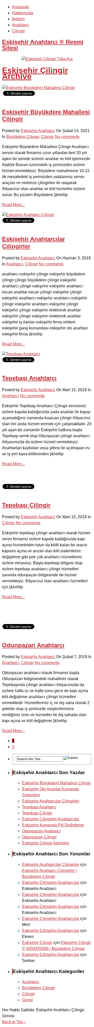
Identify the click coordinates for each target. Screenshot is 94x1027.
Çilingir (18, 31)
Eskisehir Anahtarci (38, 131)
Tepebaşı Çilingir (26, 505)
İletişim (18, 19)
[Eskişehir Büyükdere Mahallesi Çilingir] (38, 88)
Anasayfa (20, 7)
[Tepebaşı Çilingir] (17, 481)
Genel (27, 1000)
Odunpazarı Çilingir (39, 837)
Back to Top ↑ (14, 1022)
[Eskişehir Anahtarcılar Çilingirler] (28, 215)
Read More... (13, 205)
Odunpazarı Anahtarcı (33, 645)
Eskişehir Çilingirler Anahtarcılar (50, 819)
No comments (67, 137)
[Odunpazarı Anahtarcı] (17, 621)
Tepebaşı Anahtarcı (29, 378)
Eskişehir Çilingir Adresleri (45, 843)
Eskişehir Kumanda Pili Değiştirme (53, 825)
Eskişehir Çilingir (37, 942)
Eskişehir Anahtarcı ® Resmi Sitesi (42, 45)
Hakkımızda (22, 13)
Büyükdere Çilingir (22, 137)
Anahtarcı (20, 25)
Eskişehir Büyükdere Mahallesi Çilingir (56, 783)
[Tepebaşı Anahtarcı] (21, 354)
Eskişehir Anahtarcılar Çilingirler (50, 801)
